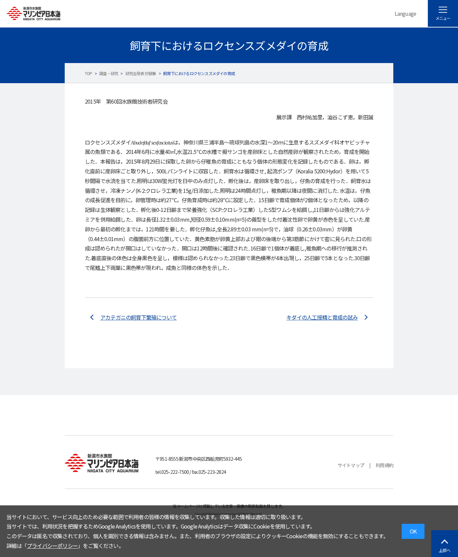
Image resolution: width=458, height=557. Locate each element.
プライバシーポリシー (52, 546)
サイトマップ (351, 465)
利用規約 (384, 465)
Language (405, 13)
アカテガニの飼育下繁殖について (138, 317)
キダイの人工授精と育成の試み (322, 317)
